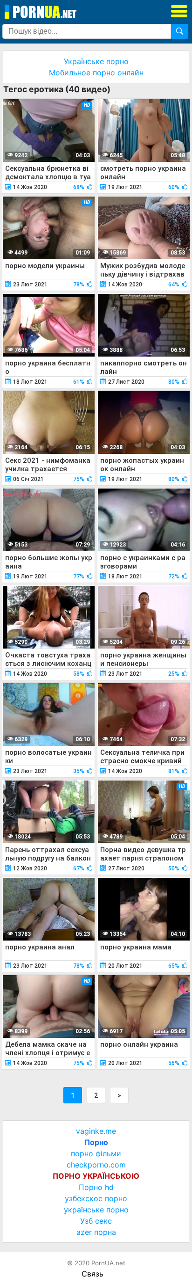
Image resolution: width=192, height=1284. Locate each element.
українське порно (96, 1209)
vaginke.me (96, 1131)
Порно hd (96, 1187)
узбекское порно (96, 1198)
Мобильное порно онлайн (96, 72)
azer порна (96, 1232)
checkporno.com (96, 1164)
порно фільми (96, 1153)
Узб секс (96, 1221)
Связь (92, 1273)
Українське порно (96, 61)
